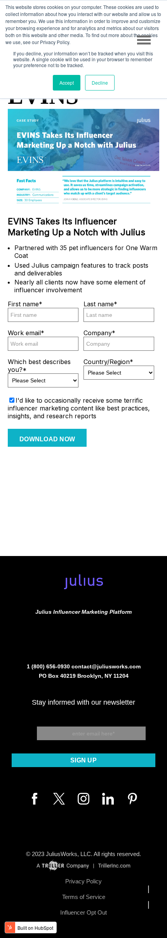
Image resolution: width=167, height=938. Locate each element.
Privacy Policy (83, 881)
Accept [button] (66, 82)
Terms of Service (83, 897)
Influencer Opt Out (83, 912)
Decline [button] (100, 82)
